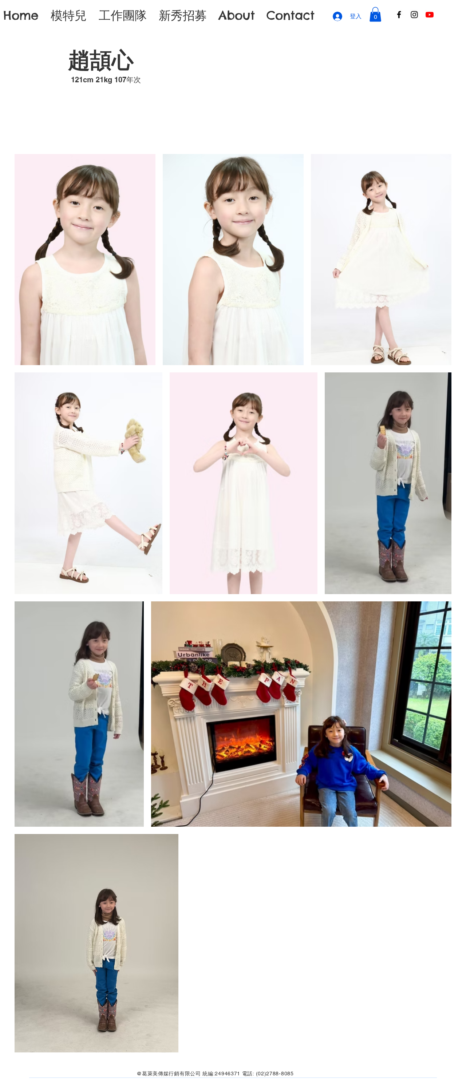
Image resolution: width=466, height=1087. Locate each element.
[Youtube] (429, 14)
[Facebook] (399, 14)
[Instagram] (414, 14)
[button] (375, 14)
